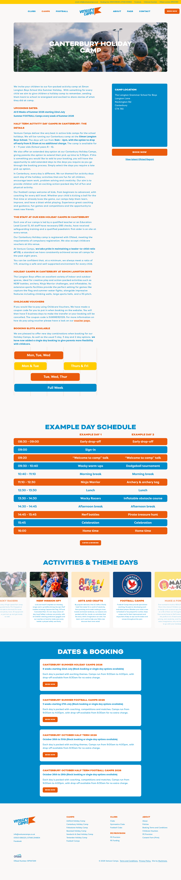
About (145, 821)
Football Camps (73, 841)
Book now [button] (139, 152)
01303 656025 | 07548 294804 (121, 2)
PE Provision (115, 837)
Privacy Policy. (145, 861)
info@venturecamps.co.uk (89, 2)
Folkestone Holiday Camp (77, 827)
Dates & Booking (90, 543)
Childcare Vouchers (150, 2)
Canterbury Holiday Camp (77, 824)
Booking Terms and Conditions (154, 827)
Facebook (137, 2)
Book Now (50, 684)
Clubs (112, 821)
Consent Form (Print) (150, 837)
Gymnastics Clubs (117, 824)
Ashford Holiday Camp (75, 821)
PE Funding (114, 840)
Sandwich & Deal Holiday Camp (79, 834)
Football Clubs (116, 827)
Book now (172, 11)
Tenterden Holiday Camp (76, 837)
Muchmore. (162, 861)
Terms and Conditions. (129, 861)
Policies (145, 824)
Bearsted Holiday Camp (76, 831)
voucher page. (82, 320)
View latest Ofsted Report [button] (139, 159)
